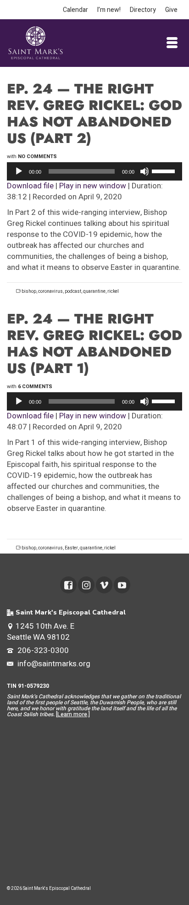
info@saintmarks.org (53, 663)
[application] (94, 171)
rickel (113, 291)
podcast (73, 291)
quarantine (94, 291)
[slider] (165, 170)
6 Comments (35, 386)
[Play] (18, 171)
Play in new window (92, 186)
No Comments (37, 156)
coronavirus (50, 291)
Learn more (72, 714)
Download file (30, 186)
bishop (29, 291)
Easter (71, 548)
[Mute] (144, 171)
